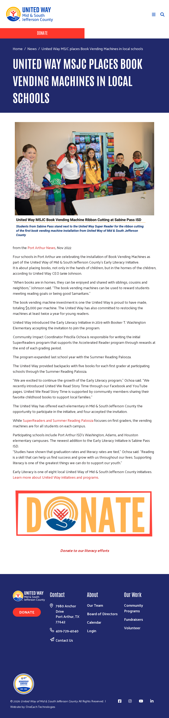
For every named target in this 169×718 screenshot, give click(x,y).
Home (18, 48)
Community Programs (133, 608)
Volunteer (132, 628)
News (32, 48)
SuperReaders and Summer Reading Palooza (58, 420)
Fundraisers (133, 619)
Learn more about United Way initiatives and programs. (56, 477)
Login (91, 630)
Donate (42, 32)
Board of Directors (102, 613)
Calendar (94, 622)
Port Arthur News (41, 247)
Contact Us (64, 640)
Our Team (95, 605)
